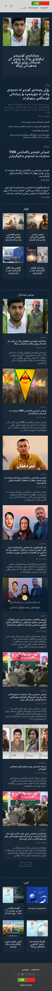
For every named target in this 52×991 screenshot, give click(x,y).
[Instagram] (29, 974)
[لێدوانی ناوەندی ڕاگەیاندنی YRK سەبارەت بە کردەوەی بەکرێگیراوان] (25, 386)
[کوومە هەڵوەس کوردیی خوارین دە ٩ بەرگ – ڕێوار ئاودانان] (13, 895)
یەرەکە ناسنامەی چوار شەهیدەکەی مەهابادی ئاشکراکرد (28, 768)
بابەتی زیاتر (27, 864)
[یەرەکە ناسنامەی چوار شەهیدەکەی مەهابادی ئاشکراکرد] (25, 741)
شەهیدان (42, 543)
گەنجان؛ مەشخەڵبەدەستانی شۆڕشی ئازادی (35, 122)
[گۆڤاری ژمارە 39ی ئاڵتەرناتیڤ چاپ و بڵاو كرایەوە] (13, 255)
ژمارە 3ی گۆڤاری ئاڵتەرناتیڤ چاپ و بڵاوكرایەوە (37, 270)
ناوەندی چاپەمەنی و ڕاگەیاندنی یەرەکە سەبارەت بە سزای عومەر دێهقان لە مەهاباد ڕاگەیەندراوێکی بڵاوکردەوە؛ (27, 173)
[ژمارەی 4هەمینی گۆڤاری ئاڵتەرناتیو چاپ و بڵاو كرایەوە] (13, 221)
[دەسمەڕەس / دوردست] (37, 895)
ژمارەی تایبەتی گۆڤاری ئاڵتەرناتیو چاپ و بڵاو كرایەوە (37, 237)
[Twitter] (18, 974)
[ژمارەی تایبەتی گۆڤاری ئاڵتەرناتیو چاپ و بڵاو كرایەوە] (37, 221)
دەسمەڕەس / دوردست (37, 908)
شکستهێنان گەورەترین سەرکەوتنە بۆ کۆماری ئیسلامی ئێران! (29, 126)
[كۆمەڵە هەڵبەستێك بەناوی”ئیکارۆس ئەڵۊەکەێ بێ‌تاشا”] (37, 928)
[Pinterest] (26, 974)
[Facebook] (33, 974)
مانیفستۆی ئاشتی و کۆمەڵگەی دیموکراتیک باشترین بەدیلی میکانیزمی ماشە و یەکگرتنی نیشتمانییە (29, 136)
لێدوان (43, 337)
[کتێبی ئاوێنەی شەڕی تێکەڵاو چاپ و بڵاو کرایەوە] (13, 928)
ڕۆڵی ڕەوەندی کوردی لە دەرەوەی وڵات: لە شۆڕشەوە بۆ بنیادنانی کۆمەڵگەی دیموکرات (28, 94)
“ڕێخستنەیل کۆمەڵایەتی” (40, 130)
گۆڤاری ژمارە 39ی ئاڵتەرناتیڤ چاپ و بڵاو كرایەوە (13, 270)
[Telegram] (22, 974)
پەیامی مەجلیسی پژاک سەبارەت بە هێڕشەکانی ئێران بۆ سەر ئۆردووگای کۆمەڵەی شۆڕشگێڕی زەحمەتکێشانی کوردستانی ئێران (27, 697)
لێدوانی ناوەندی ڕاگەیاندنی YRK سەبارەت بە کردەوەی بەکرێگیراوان (29, 154)
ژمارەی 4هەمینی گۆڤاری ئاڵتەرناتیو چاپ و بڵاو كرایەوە (13, 237)
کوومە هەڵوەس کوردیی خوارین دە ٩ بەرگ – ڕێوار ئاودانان (13, 910)
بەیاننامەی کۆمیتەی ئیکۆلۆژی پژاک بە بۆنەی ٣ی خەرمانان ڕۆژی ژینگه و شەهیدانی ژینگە (26, 61)
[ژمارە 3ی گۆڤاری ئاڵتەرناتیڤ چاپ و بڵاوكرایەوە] (37, 255)
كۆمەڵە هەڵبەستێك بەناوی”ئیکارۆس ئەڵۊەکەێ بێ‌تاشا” (37, 944)
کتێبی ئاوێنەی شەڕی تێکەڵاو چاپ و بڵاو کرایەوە (13, 944)
